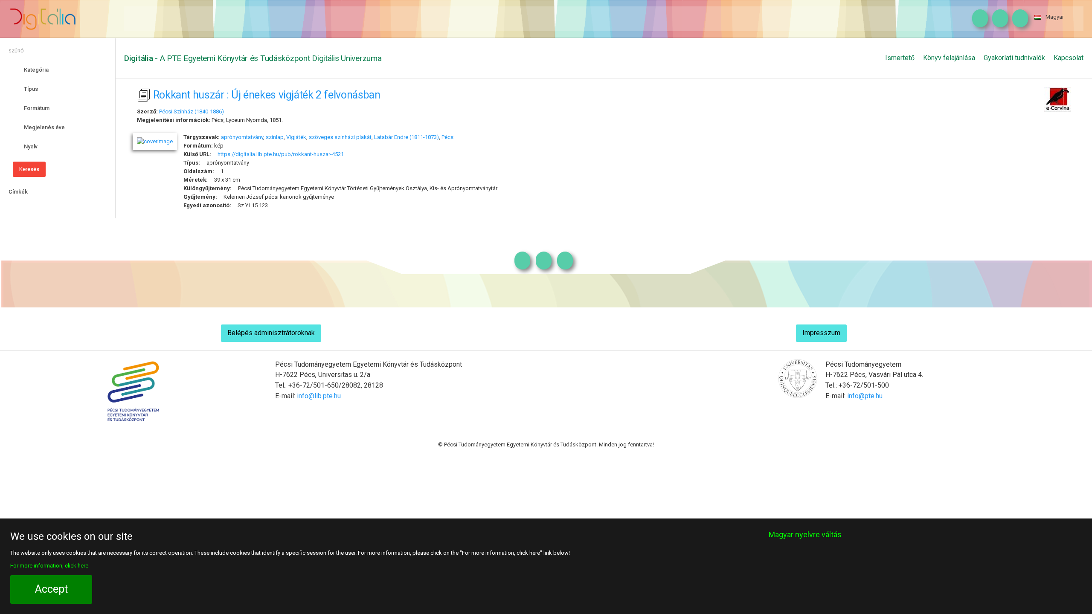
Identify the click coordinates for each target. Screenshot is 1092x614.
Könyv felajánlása (949, 58)
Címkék (18, 191)
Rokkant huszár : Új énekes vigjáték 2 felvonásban (266, 95)
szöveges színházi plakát (340, 137)
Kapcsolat (1068, 58)
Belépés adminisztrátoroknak (271, 333)
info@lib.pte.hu (319, 396)
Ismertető (900, 58)
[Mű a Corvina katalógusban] (1057, 98)
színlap (275, 137)
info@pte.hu (865, 396)
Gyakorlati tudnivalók (1014, 58)
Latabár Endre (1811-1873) (406, 137)
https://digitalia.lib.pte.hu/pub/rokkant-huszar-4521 (281, 154)
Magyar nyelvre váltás (805, 534)
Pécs (447, 137)
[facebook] (998, 19)
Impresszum (821, 333)
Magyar (1055, 17)
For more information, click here (49, 565)
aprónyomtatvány (242, 137)
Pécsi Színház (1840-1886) (191, 111)
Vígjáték (296, 137)
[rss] (1018, 19)
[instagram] (978, 19)
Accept (51, 589)
